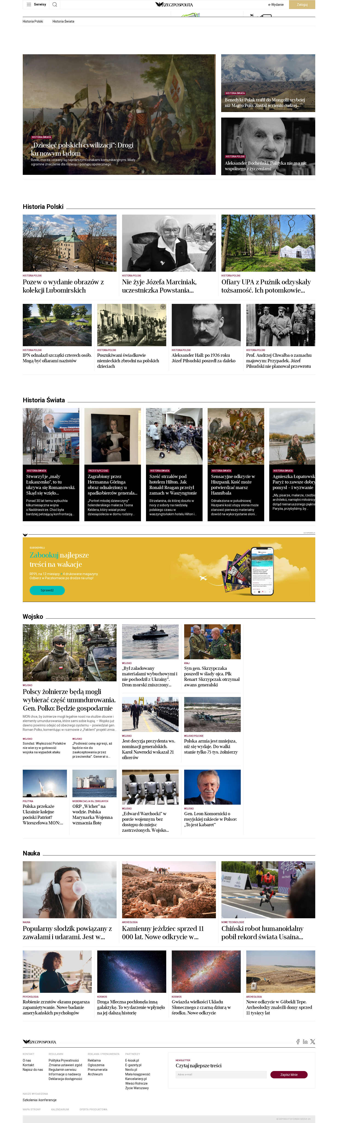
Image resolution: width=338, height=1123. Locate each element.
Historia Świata (63, 21)
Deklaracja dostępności (65, 1079)
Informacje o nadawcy (65, 1074)
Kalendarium (60, 1109)
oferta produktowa (93, 1109)
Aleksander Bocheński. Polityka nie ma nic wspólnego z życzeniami (265, 166)
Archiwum (95, 1074)
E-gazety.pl (133, 1065)
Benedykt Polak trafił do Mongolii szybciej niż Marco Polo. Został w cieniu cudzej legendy (265, 102)
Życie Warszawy (137, 1088)
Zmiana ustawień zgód (65, 1065)
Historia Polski (33, 21)
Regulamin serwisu (62, 1069)
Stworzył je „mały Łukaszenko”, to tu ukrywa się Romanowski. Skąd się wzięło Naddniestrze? (50, 487)
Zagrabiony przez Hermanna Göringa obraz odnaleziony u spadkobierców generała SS (111, 487)
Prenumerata (97, 1069)
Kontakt (28, 1065)
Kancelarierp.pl (136, 1079)
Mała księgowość (137, 1074)
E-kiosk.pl (132, 1060)
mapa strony (32, 1109)
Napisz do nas (33, 1069)
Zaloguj (302, 4)
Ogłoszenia (96, 1065)
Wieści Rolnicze (136, 1083)
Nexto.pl (131, 1069)
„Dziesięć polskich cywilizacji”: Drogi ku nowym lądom (82, 149)
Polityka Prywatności (64, 1060)
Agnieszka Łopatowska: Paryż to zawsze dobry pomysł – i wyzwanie (295, 482)
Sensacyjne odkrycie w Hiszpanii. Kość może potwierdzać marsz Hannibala (233, 485)
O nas (27, 1060)
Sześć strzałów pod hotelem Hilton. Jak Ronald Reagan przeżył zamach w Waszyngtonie (173, 485)
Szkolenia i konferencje (40, 1100)
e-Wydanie (276, 4)
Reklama (94, 1060)
